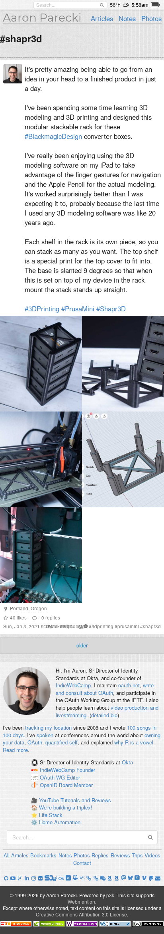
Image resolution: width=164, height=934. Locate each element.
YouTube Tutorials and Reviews (75, 800)
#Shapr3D (111, 308)
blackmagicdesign (68, 626)
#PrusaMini (77, 308)
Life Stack (50, 815)
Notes (127, 18)
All (7, 855)
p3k (110, 895)
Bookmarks (43, 855)
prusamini (128, 626)
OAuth (34, 742)
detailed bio (104, 715)
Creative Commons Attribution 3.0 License (81, 914)
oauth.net (129, 685)
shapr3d (152, 626)
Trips (137, 855)
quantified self (61, 742)
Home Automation (59, 822)
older (82, 645)
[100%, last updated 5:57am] (155, 4)
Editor (73, 778)
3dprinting (102, 626)
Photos (151, 18)
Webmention (81, 901)
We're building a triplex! (65, 807)
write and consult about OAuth (105, 689)
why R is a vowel (133, 742)
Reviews (120, 855)
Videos (152, 855)
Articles (102, 18)
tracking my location (48, 727)
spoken (45, 735)
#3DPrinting (42, 308)
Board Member (76, 785)
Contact (82, 863)
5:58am (139, 4)
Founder (85, 770)
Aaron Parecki (42, 17)
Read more (15, 750)
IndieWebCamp (73, 685)
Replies (100, 855)
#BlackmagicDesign (53, 136)
